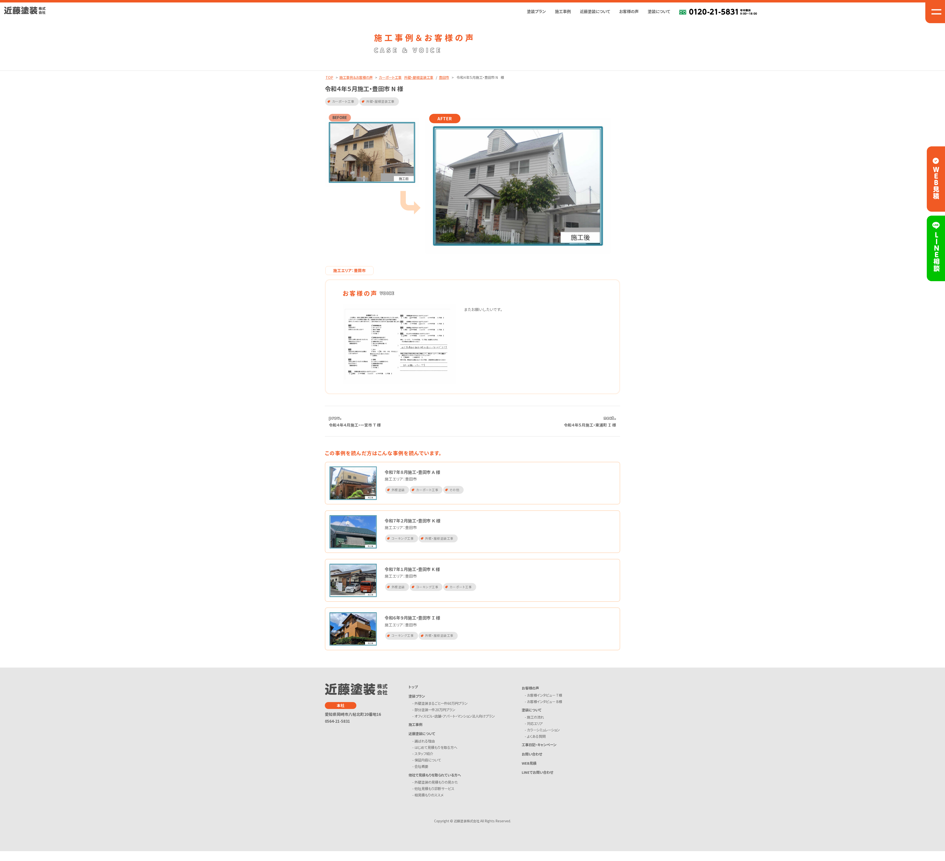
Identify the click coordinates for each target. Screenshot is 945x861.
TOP (329, 77)
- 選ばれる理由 (424, 741)
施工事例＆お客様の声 (356, 77)
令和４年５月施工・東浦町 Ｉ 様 (590, 425)
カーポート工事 (390, 77)
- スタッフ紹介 (423, 753)
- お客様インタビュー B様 (544, 701)
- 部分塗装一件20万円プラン (434, 709)
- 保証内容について (427, 760)
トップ (413, 686)
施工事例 (563, 11)
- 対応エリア (535, 723)
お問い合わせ (532, 754)
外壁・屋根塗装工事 (418, 77)
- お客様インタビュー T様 (544, 695)
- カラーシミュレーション (543, 730)
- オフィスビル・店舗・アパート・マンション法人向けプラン (454, 716)
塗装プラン (417, 696)
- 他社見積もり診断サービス (434, 788)
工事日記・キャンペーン (539, 744)
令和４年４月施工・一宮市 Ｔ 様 (355, 425)
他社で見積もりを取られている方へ (435, 774)
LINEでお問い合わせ (537, 772)
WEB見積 (529, 763)
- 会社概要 (421, 766)
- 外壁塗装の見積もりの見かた (436, 782)
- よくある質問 (536, 736)
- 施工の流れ (535, 717)
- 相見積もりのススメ (428, 795)
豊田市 (444, 77)
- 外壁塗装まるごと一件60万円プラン (440, 703)
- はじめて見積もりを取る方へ (435, 747)
